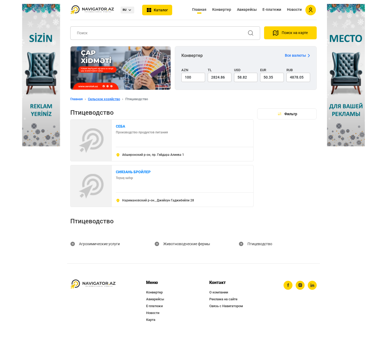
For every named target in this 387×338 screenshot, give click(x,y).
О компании (218, 292)
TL (210, 70)
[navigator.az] (93, 284)
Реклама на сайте (223, 299)
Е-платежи (271, 9)
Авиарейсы (247, 9)
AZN (184, 70)
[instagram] (300, 285)
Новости (294, 9)
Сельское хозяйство (104, 99)
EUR (263, 70)
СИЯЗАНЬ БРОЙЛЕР (133, 172)
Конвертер (221, 9)
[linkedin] (312, 285)
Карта (150, 320)
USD (237, 70)
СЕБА (120, 126)
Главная (199, 9)
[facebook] (288, 285)
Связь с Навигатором (226, 306)
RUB (289, 70)
